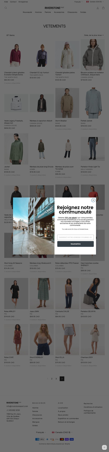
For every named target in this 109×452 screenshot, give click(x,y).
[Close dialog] (93, 200)
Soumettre (75, 244)
